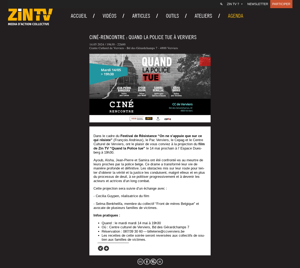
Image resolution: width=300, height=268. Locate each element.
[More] (106, 248)
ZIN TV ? (233, 4)
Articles (141, 16)
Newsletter (257, 4)
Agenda (235, 16)
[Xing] (100, 248)
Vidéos (110, 16)
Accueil (79, 16)
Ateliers (203, 16)
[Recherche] (221, 4)
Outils (172, 16)
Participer (281, 4)
